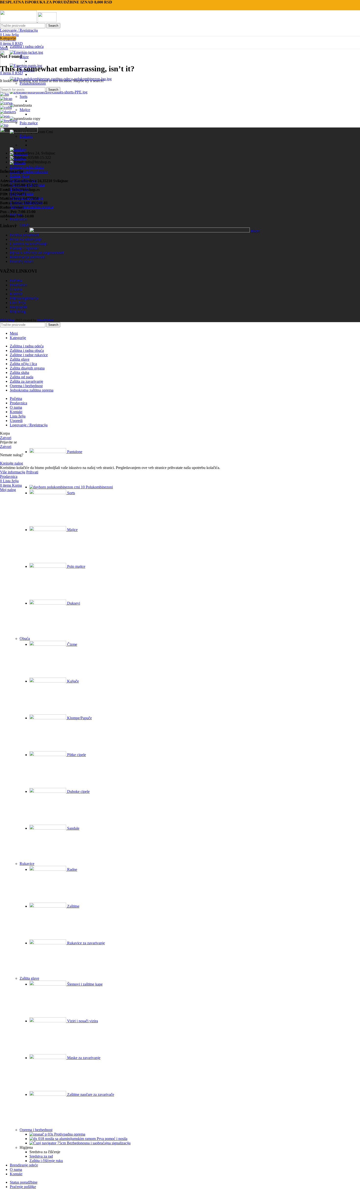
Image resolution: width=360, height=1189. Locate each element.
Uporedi (16, 420)
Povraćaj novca (22, 261)
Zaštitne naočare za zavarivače (90, 1094)
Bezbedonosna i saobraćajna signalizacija (98, 1143)
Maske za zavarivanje (83, 1058)
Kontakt (16, 294)
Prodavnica (18, 285)
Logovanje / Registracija (29, 425)
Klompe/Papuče (79, 718)
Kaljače (72, 681)
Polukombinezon (33, 83)
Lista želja (17, 303)
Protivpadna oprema (69, 1134)
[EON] (5, 116)
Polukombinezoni (99, 487)
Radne (71, 869)
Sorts (23, 96)
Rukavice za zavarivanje (85, 943)
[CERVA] (6, 103)
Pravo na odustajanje (26, 239)
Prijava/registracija (24, 298)
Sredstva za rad (41, 1156)
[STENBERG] (18, 149)
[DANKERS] (8, 112)
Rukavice (27, 863)
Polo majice (29, 123)
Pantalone (74, 452)
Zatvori (5, 438)
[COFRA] (6, 107)
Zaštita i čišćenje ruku (46, 1161)
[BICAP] (6, 99)
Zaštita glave (29, 978)
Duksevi (73, 603)
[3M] (4, 94)
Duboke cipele (78, 791)
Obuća (25, 638)
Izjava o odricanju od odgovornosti (37, 253)
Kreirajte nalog (11, 463)
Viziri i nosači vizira (82, 1021)
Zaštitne (72, 906)
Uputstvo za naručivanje (28, 244)
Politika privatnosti (24, 235)
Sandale (72, 828)
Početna (16, 280)
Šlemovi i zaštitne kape (84, 984)
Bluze (24, 57)
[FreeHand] (8, 121)
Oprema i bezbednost (36, 1130)
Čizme (71, 644)
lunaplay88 (18, 307)
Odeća (25, 225)
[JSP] (4, 125)
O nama (16, 289)
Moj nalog (18, 311)
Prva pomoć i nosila (111, 1139)
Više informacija (12, 472)
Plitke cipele (76, 755)
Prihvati (32, 472)
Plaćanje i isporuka (24, 248)
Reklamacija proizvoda (27, 257)
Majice (25, 110)
